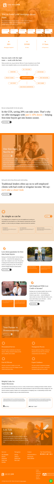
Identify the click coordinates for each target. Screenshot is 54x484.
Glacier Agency (23, 481)
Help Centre (17, 460)
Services (16, 454)
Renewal (3, 456)
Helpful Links (17, 458)
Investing (3, 462)
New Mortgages (5, 454)
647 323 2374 (30, 456)
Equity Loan (4, 460)
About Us (16, 456)
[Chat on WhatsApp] (51, 481)
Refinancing (4, 458)
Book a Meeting (30, 458)
